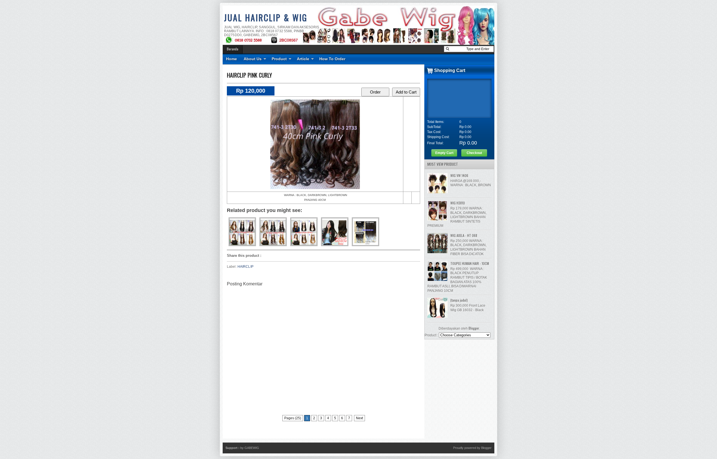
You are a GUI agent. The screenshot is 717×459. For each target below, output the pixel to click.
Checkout (474, 153)
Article (303, 59)
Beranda (232, 48)
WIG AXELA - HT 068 (463, 235)
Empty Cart (444, 153)
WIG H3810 (457, 203)
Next (359, 418)
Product (279, 59)
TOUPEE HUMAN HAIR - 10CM (469, 263)
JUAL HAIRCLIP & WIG (266, 17)
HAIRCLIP (245, 267)
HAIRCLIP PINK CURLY (249, 75)
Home (231, 59)
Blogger (474, 328)
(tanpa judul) (459, 300)
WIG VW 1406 (459, 175)
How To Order (332, 59)
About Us (253, 59)
